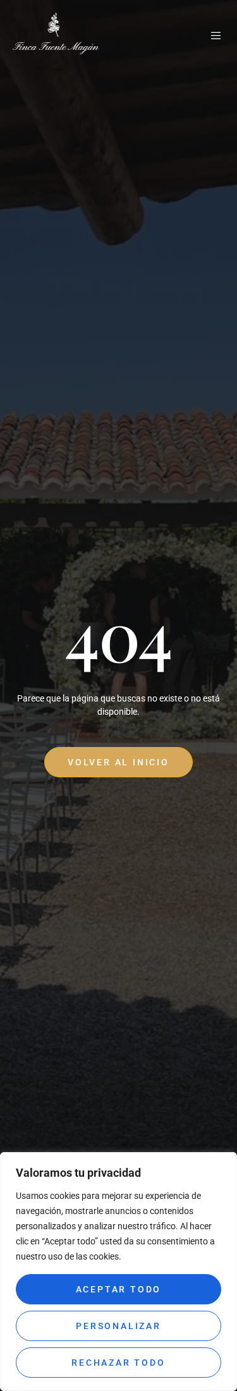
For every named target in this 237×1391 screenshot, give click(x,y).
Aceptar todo (119, 1289)
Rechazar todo (118, 1363)
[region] (118, 1271)
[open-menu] (217, 36)
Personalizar (118, 1326)
